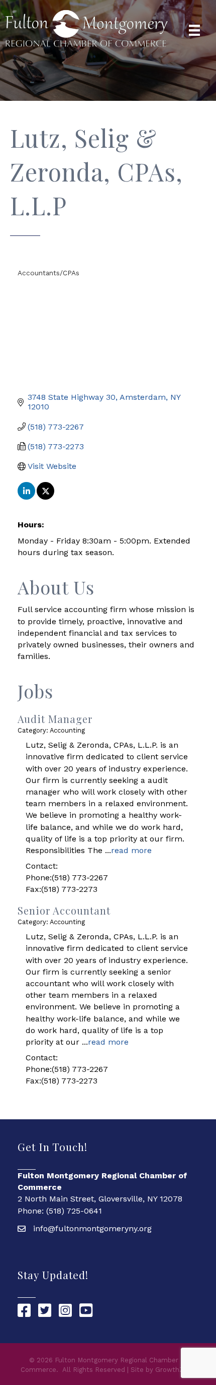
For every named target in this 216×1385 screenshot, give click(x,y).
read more (131, 850)
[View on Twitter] (45, 497)
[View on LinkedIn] (26, 497)
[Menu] (194, 30)
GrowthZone (175, 1369)
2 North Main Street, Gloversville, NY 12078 (100, 1198)
